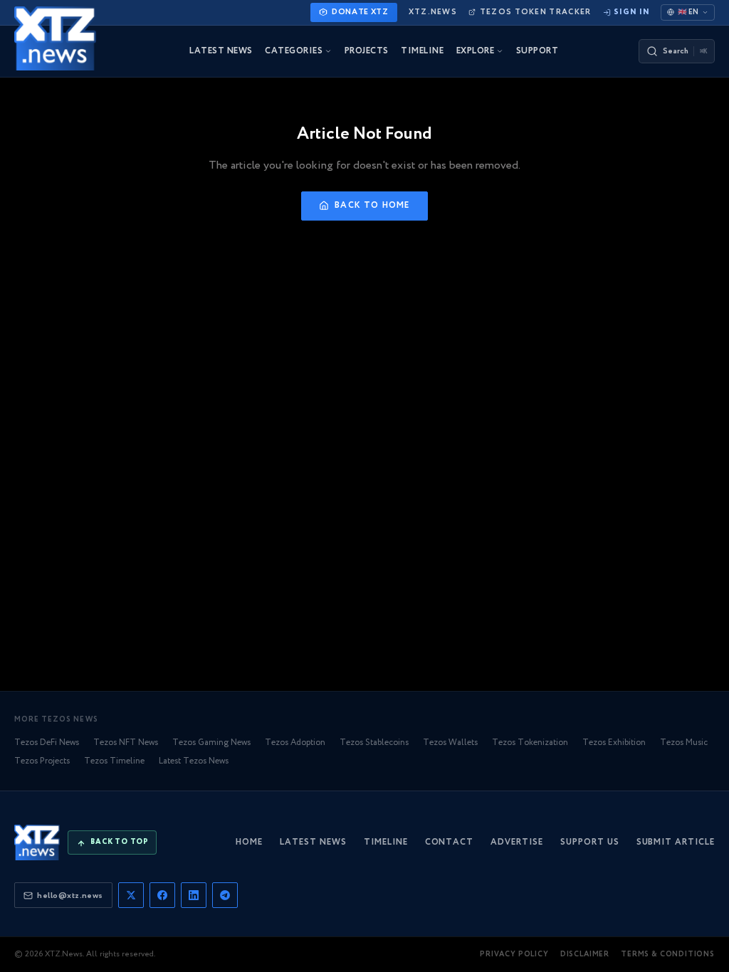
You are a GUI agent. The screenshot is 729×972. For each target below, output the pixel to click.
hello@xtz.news (70, 895)
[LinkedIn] (193, 895)
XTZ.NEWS (433, 12)
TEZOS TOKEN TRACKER (535, 12)
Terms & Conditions (668, 954)
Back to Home (372, 205)
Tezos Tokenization (530, 742)
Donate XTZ (360, 12)
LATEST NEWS (220, 51)
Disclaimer (584, 954)
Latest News (313, 842)
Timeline (386, 842)
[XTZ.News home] (37, 842)
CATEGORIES (293, 51)
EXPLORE (475, 51)
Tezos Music (684, 742)
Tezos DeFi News (46, 742)
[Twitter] (131, 895)
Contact (449, 842)
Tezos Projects (42, 761)
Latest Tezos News (194, 761)
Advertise (517, 842)
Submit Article (675, 842)
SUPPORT (537, 51)
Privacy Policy (514, 954)
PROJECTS (367, 51)
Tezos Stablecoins (374, 742)
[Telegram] (225, 895)
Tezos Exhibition (614, 742)
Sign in (631, 12)
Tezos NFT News (125, 742)
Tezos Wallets (450, 742)
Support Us (589, 842)
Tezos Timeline (114, 761)
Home (249, 842)
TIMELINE (422, 51)
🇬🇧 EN (688, 12)
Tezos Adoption (295, 742)
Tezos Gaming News (211, 742)
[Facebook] (162, 895)
